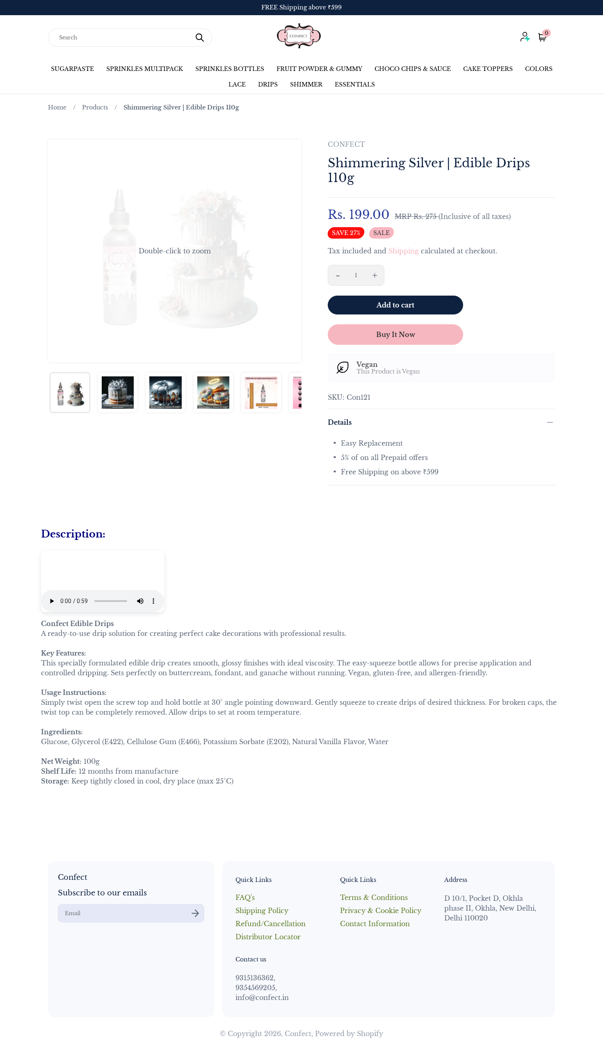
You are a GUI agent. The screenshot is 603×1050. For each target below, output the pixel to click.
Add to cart (395, 305)
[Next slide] (290, 250)
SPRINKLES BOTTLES (229, 69)
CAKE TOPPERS (488, 69)
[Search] (199, 37)
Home (57, 107)
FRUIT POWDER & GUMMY (319, 69)
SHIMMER (306, 84)
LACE (237, 84)
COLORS (539, 69)
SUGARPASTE (72, 69)
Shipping (403, 251)
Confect (298, 1034)
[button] (175, 251)
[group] (70, 392)
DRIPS (268, 84)
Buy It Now (395, 334)
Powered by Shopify (349, 1034)
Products (95, 107)
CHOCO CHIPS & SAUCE (413, 69)
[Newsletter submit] (195, 913)
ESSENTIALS (355, 84)
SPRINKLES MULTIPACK (144, 69)
